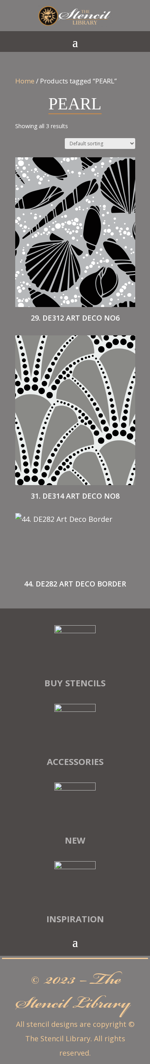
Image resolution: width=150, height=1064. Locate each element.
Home (24, 80)
